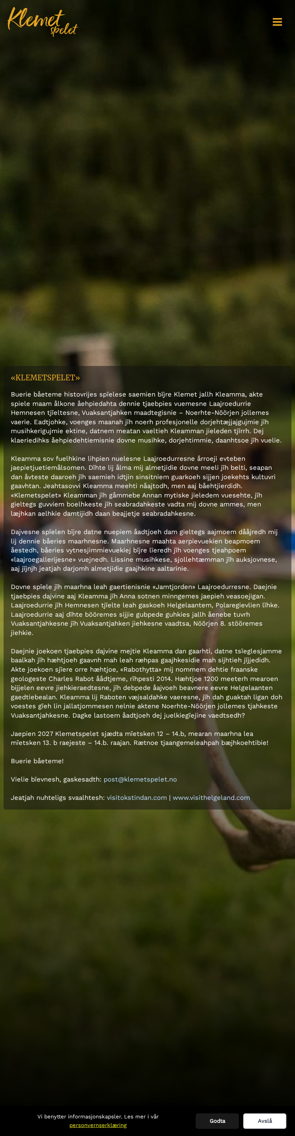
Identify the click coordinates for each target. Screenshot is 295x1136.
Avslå (265, 1121)
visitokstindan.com (137, 797)
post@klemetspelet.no (140, 779)
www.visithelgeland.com (211, 797)
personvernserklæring (98, 1125)
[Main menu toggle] (277, 21)
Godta (217, 1121)
